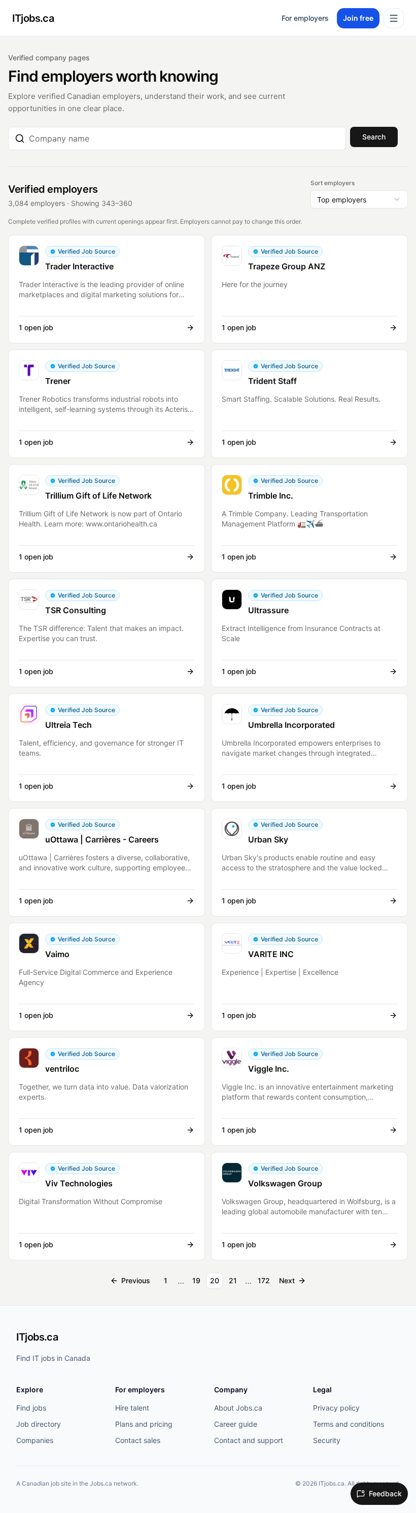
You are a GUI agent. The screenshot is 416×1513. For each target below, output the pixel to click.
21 (233, 1280)
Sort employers (332, 183)
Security (326, 1440)
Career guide (235, 1424)
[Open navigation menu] (394, 18)
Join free (358, 18)
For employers (305, 18)
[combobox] (184, 138)
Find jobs (31, 1407)
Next (287, 1280)
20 (214, 1280)
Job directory (38, 1424)
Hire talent (132, 1407)
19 (196, 1280)
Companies (34, 1440)
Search (374, 136)
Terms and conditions (348, 1424)
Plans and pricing (143, 1424)
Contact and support (248, 1440)
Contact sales (137, 1440)
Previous (135, 1280)
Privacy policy (336, 1407)
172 (264, 1280)
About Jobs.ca (238, 1407)
